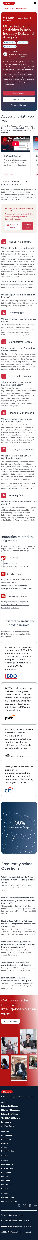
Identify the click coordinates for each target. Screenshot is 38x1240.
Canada (4, 1147)
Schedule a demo (10, 1021)
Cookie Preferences (9, 1221)
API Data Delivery (8, 1126)
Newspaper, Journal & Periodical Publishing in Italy (17, 588)
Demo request (19, 93)
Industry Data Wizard (9, 1114)
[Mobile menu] (35, 4)
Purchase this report (19, 105)
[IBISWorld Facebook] (30, 1206)
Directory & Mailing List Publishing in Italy (14, 585)
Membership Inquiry (9, 1201)
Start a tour (8, 174)
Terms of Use (6, 1215)
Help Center (6, 1172)
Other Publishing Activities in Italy (16, 8)
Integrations (6, 1122)
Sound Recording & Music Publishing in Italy (14, 566)
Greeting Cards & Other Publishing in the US (14, 602)
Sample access (19, 100)
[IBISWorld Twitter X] (24, 1206)
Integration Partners (10, 46)
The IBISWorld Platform (10, 1118)
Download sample (13, 226)
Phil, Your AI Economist (10, 1110)
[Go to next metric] (23, 836)
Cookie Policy (18, 1215)
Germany (4, 1155)
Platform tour (27, 225)
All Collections (7, 1135)
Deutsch (4, 1188)
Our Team (5, 1176)
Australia (4, 1143)
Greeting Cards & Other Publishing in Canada (15, 605)
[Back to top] (33, 1235)
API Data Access (23, 43)
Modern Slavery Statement (11, 1226)
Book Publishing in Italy (8, 582)
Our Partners (6, 1184)
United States (6, 1139)
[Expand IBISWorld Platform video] (15, 144)
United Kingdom (7, 1151)
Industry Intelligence (9, 1106)
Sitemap (27, 1226)
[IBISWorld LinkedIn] (19, 1206)
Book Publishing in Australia (10, 608)
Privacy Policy (24, 1221)
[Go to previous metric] (14, 836)
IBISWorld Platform (9, 43)
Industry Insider (7, 1164)
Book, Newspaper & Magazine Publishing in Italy (16, 579)
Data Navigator (7, 1168)
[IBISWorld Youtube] (35, 1206)
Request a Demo (7, 1198)
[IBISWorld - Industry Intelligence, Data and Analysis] (9, 4)
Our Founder (6, 1180)
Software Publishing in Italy (9, 563)
